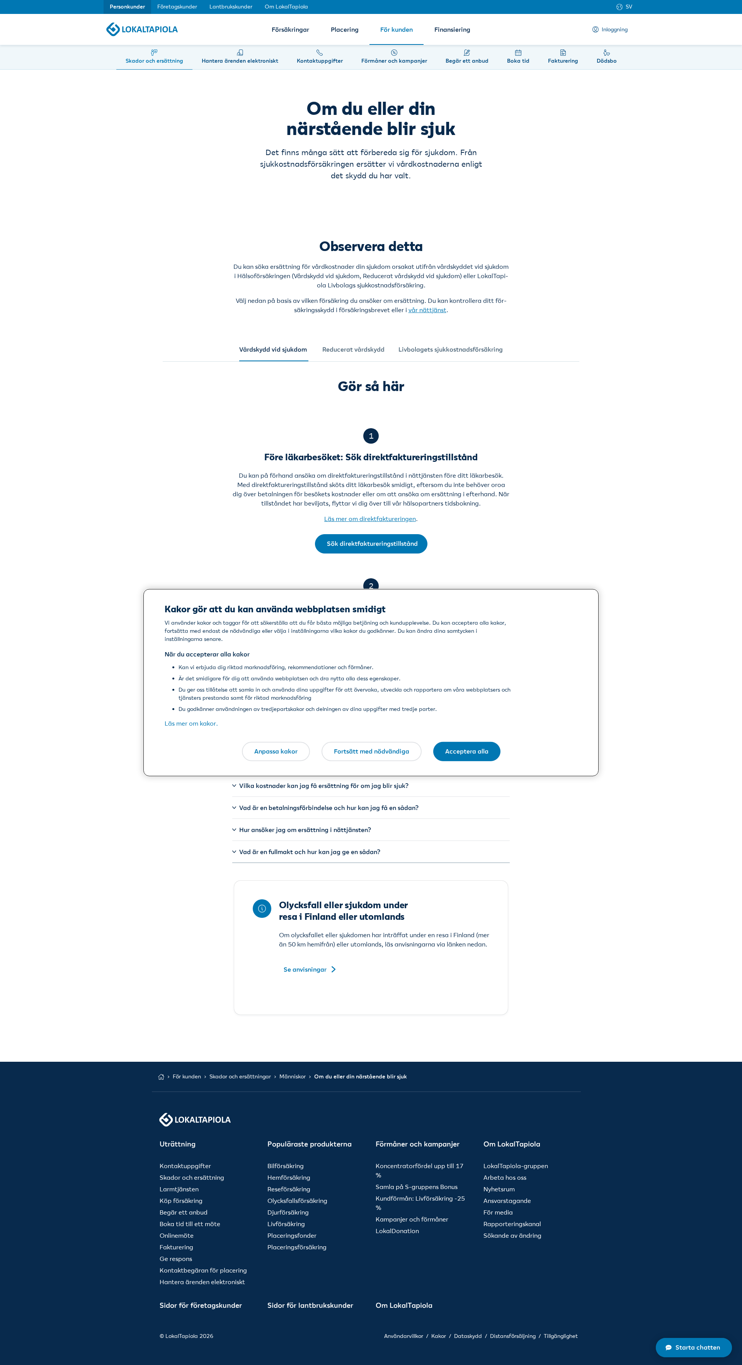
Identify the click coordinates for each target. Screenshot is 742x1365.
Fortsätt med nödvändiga (371, 751)
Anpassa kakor (276, 751)
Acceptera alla (466, 751)
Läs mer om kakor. (191, 723)
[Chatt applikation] (694, 1347)
